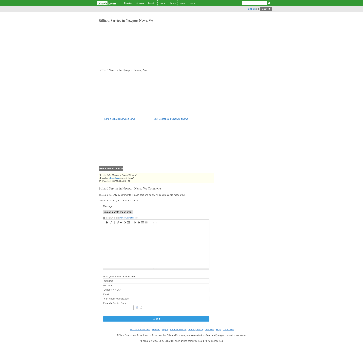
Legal (165, 329)
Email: (106, 294)
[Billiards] (106, 3)
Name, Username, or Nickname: (119, 276)
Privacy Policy (195, 329)
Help (218, 329)
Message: (108, 206)
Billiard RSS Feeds (140, 329)
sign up (252, 9)
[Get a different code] (141, 307)
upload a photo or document (118, 212)
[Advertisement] (156, 45)
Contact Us (228, 329)
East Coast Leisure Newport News (171, 119)
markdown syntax (126, 218)
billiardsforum (114, 178)
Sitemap (156, 329)
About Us (209, 329)
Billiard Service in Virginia (111, 168)
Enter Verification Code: (115, 303)
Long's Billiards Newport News (119, 119)
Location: (107, 285)
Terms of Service (178, 329)
